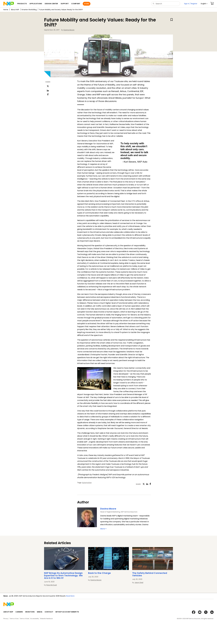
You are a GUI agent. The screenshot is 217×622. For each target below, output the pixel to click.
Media (39, 612)
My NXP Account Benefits (67, 612)
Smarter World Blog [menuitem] (29, 9)
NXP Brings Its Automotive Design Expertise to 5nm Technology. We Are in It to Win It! (63, 575)
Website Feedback (46, 619)
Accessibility (34, 619)
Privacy (5, 619)
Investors (30, 612)
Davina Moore (69, 30)
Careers (19, 612)
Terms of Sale (24, 619)
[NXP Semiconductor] (8, 3)
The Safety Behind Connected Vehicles (149, 574)
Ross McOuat (51, 585)
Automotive (87, 482)
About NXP (15, 9)
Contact (49, 612)
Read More (101, 596)
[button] (204, 3)
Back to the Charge (99, 573)
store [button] (86, 4)
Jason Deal (139, 582)
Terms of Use (14, 619)
